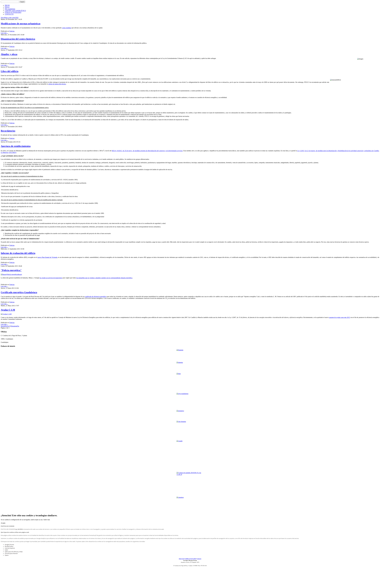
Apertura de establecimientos (16, 146)
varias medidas (66, 28)
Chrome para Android (11, 553)
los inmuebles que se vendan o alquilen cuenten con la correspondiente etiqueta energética (104, 278)
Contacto (199, 558)
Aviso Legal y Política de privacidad (187, 558)
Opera (6, 555)
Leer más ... (4, 33)
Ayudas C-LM (8, 310)
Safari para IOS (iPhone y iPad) (13, 552)
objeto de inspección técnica (57, 84)
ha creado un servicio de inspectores (51, 278)
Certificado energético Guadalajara (19, 292)
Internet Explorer (10, 548)
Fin (18, 326)
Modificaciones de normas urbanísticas (20, 23)
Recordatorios (8, 130)
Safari (6, 550)
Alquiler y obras (9, 54)
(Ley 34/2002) (19, 529)
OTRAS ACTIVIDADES (13, 12)
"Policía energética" (11, 270)
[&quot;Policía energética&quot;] (11, 274)
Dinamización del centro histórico (18, 39)
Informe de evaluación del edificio (18, 253)
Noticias (11, 31)
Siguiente (14, 326)
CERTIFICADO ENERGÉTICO (15, 10)
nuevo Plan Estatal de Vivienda (47, 257)
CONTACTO (9, 14)
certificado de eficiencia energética (95, 296)
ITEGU (7, 7)
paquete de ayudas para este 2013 (339, 317)
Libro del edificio (9, 71)
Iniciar (3, 326)
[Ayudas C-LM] (6, 314)
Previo (7, 326)
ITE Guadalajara (10, 9)
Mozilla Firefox (9, 546)
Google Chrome (9, 544)
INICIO (7, 5)
